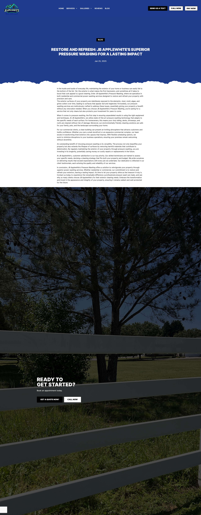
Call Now (176, 8)
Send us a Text (158, 8)
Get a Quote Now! (49, 399)
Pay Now (191, 8)
